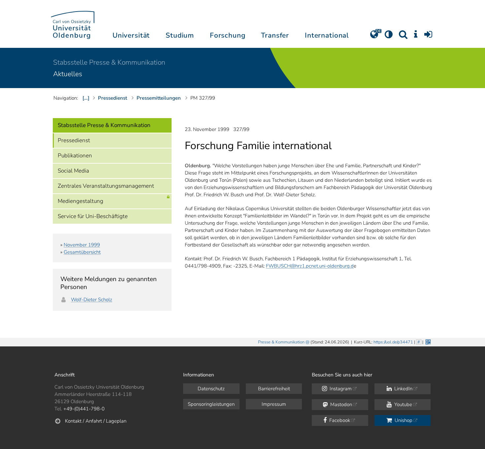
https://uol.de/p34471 (393, 342)
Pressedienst (74, 140)
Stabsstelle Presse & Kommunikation (109, 62)
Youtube (402, 404)
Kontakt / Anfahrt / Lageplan (95, 421)
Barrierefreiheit (274, 388)
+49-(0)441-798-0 (84, 408)
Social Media (73, 171)
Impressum (274, 404)
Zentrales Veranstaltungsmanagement (106, 186)
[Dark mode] (388, 36)
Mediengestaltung (80, 201)
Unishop (402, 420)
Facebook (339, 420)
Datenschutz (211, 388)
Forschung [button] (227, 35)
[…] (85, 98)
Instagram (340, 388)
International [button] (327, 35)
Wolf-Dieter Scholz (91, 299)
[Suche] (403, 36)
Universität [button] (131, 35)
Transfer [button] (275, 35)
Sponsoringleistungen (211, 404)
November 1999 (82, 244)
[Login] (428, 36)
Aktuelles (67, 74)
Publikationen (75, 155)
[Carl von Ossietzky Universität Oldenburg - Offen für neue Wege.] (72, 24)
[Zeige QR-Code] (427, 341)
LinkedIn (402, 388)
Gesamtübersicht (82, 252)
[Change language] (374, 36)
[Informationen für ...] (415, 36)
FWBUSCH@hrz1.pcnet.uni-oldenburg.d (310, 266)
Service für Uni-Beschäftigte (93, 216)
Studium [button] (180, 35)
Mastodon (340, 404)
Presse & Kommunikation (281, 342)
